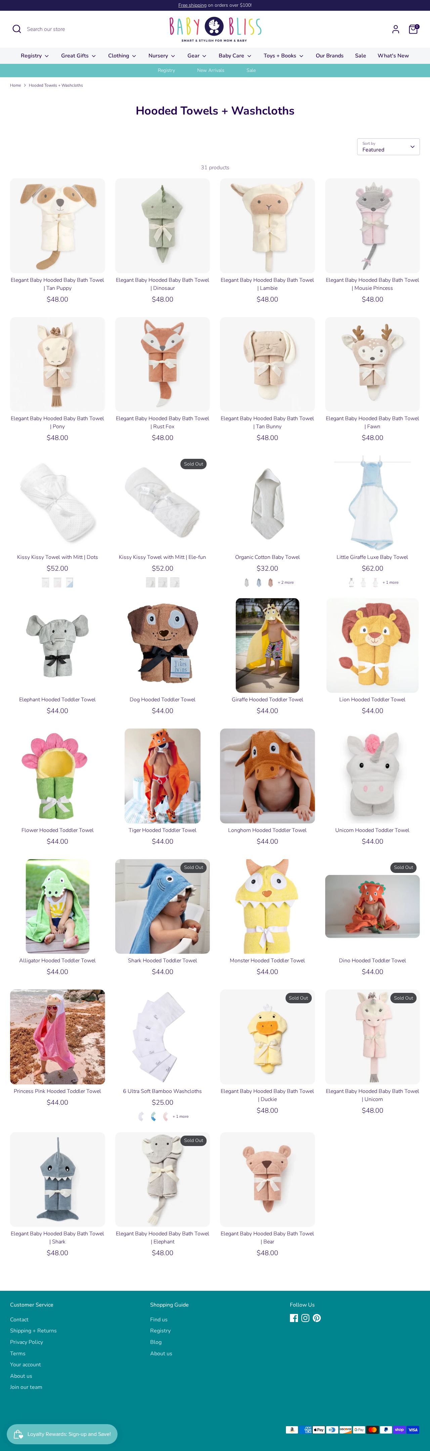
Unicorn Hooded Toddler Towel (372, 830)
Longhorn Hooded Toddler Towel (267, 830)
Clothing (119, 55)
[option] (175, 70)
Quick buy (58, 262)
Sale (360, 55)
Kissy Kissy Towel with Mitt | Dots (57, 557)
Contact (19, 1319)
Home (15, 85)
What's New (393, 55)
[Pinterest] (317, 1318)
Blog (156, 1342)
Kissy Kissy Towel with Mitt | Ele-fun (162, 557)
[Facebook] (294, 1318)
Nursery (158, 55)
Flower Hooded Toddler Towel (58, 830)
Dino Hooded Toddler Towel (372, 960)
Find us (159, 1319)
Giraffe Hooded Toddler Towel (267, 699)
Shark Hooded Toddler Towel (162, 960)
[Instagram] (305, 1318)
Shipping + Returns (33, 1330)
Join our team (26, 1387)
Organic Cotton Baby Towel (267, 557)
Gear (194, 55)
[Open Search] (17, 29)
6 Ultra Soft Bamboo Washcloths (162, 1091)
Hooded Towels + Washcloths (56, 85)
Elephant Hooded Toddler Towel (57, 699)
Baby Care (232, 55)
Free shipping (192, 5)
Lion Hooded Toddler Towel (372, 699)
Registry (32, 55)
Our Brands (330, 55)
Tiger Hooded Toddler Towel (163, 830)
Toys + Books (281, 55)
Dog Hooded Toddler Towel (163, 699)
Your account (25, 1364)
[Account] (395, 29)
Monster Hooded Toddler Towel (267, 960)
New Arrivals (210, 70)
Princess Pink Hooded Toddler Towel (57, 1091)
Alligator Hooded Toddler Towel (57, 960)
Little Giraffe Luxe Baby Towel (372, 557)
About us (21, 1376)
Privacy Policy (26, 1342)
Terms (18, 1353)
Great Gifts (75, 55)
